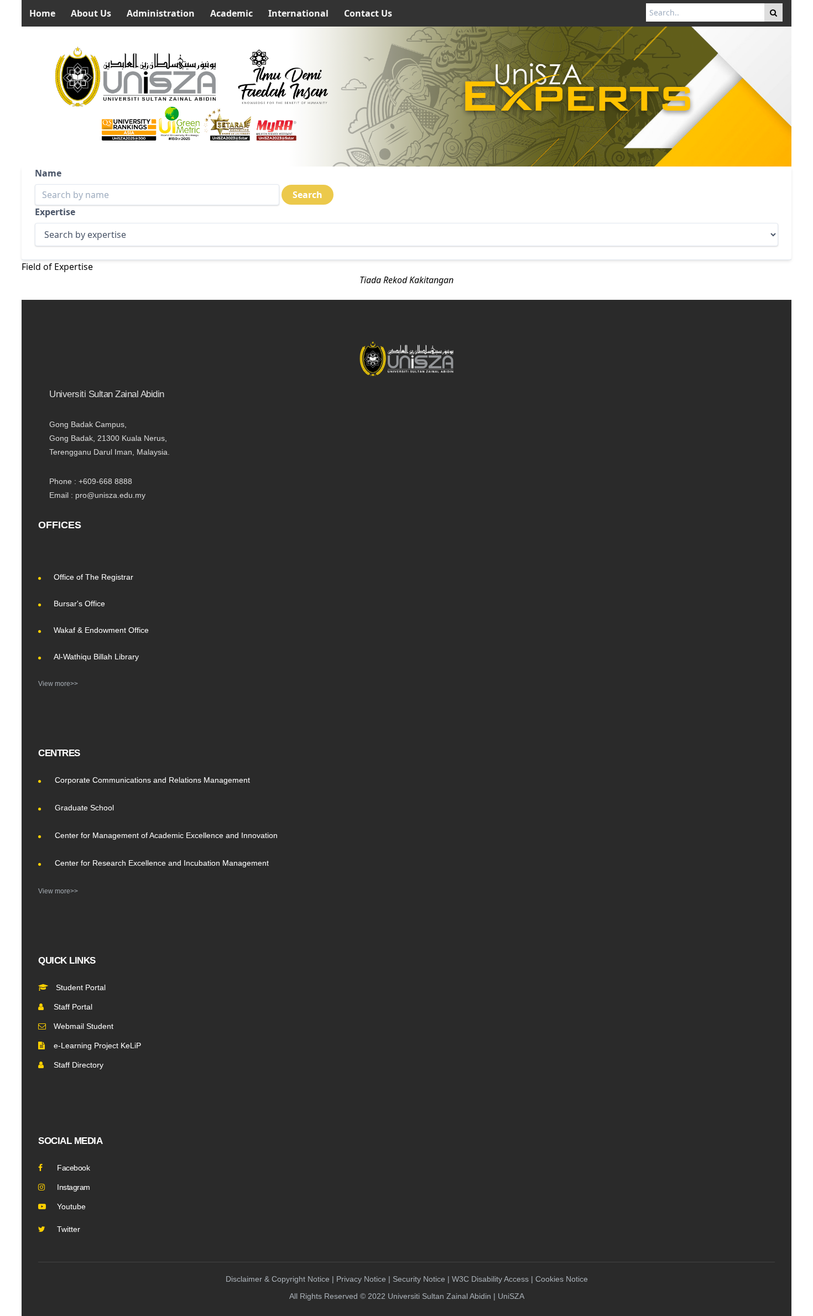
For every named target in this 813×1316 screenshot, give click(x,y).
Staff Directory (78, 1064)
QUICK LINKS (67, 960)
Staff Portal (73, 1006)
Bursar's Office (79, 603)
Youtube (71, 1206)
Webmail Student (83, 1026)
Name (48, 173)
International (298, 13)
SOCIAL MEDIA (70, 1141)
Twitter (68, 1229)
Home (42, 13)
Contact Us (368, 13)
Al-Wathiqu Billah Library (96, 656)
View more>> (58, 684)
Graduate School (84, 807)
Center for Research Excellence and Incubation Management (162, 863)
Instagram (73, 1187)
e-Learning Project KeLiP (97, 1045)
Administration (161, 13)
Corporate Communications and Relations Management (152, 780)
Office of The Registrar (93, 577)
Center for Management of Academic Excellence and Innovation (166, 835)
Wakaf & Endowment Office (101, 630)
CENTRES (59, 753)
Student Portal (80, 987)
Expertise (55, 212)
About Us (91, 13)
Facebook (73, 1167)
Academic (231, 13)
